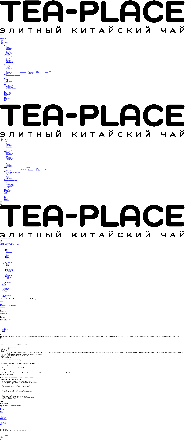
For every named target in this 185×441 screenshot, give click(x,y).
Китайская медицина (13, 305)
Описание (4, 328)
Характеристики (5, 329)
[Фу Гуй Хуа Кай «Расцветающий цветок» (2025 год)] (9, 309)
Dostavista (100, 361)
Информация (2, 414)
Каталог (5, 247)
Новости (1, 411)
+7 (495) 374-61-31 (6, 37)
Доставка (3, 330)
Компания (2, 409)
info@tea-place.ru (4, 429)
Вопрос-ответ (2, 425)
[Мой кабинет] (0, 203)
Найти (2, 437)
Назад (8, 249)
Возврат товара (2, 418)
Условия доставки (3, 417)
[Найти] (1, 34)
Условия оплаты (3, 416)
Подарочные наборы (9, 260)
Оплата (3, 331)
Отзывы (1, 412)
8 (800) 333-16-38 (9, 38)
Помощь (1, 420)
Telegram (3, 433)
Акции (1, 407)
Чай (6, 250)
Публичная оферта (3, 419)
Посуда (7, 265)
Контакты (2, 408)
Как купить (6, 286)
